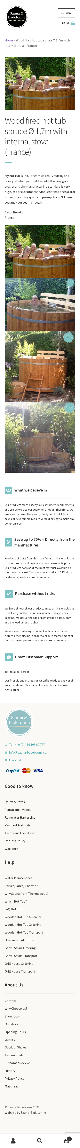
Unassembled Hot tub (20, 940)
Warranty (11, 849)
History (10, 1071)
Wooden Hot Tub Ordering (23, 924)
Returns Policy (15, 841)
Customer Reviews (18, 1063)
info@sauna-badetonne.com (29, 752)
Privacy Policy (14, 1078)
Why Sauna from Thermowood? (27, 893)
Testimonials (14, 1055)
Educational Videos (18, 810)
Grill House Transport (20, 971)
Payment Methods (17, 825)
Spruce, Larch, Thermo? (21, 886)
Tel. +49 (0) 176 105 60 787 (27, 744)
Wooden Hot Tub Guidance (23, 917)
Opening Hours (15, 1032)
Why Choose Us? (16, 1008)
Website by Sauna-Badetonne (25, 1112)
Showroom (12, 1016)
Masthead (11, 1086)
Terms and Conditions (20, 833)
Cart (61, 1137)
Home (9, 40)
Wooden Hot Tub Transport (24, 932)
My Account (13, 1141)
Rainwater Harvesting (20, 817)
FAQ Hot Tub (13, 909)
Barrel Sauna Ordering (20, 948)
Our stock (11, 1024)
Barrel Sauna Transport (21, 956)
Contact (10, 1001)
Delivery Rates (15, 802)
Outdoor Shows (15, 1047)
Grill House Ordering (19, 963)
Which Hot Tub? (16, 901)
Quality (10, 1040)
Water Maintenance (18, 878)
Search (40, 1141)
